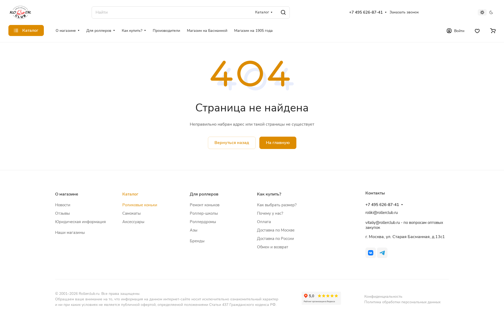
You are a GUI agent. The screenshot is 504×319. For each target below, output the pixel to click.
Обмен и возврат (272, 247)
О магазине (66, 194)
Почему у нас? (270, 213)
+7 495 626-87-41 (366, 12)
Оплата (264, 221)
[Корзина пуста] (493, 30)
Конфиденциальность (383, 296)
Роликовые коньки (139, 205)
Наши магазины (70, 232)
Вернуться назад (231, 143)
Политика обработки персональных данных (402, 302)
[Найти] (283, 12)
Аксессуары (133, 221)
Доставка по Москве (276, 230)
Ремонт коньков (204, 205)
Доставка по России (275, 238)
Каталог (130, 194)
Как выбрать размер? (277, 205)
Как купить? (269, 194)
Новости (62, 205)
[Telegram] (382, 253)
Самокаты (131, 213)
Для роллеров (204, 194)
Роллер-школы (204, 213)
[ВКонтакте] (370, 253)
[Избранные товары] (477, 30)
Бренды (197, 241)
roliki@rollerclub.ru (381, 212)
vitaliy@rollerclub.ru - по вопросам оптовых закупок (404, 225)
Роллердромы (203, 221)
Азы (193, 230)
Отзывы (62, 213)
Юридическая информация (80, 221)
